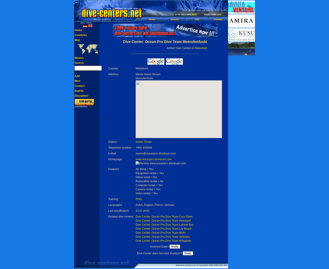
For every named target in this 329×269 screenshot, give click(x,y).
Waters (79, 58)
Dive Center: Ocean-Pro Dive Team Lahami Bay (165, 224)
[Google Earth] (174, 63)
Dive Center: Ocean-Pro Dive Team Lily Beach (164, 228)
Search (175, 19)
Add (197, 19)
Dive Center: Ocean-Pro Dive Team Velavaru (163, 236)
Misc (78, 81)
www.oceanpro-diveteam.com (154, 159)
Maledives (201, 48)
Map (77, 40)
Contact (218, 19)
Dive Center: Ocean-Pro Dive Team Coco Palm (164, 216)
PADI (139, 199)
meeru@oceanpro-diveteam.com (156, 153)
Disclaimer (81, 95)
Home (152, 19)
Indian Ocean (144, 141)
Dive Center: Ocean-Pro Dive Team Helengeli (163, 220)
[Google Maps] (155, 63)
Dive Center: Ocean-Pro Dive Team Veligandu (163, 240)
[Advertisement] (241, 123)
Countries (81, 35)
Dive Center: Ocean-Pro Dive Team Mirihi (161, 232)
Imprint (79, 90)
